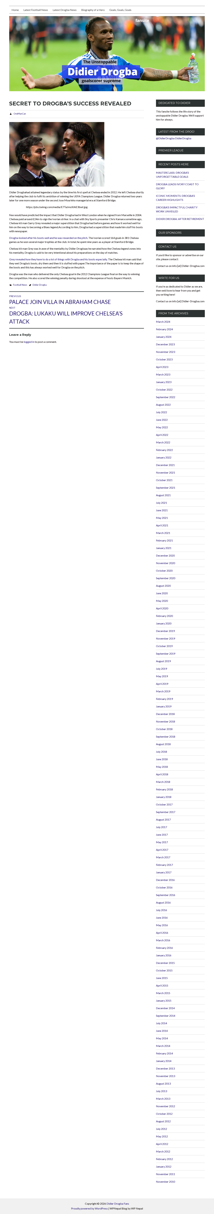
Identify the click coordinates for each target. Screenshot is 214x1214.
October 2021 (164, 480)
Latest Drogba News (65, 9)
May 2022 (162, 427)
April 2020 (162, 608)
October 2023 (164, 359)
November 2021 (165, 472)
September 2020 (165, 578)
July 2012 (161, 1128)
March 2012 (163, 1151)
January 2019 (163, 706)
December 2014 (165, 1008)
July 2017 (161, 827)
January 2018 (163, 796)
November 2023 (165, 351)
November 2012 (165, 1106)
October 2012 (164, 1113)
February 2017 (164, 864)
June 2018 (162, 759)
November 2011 (165, 1174)
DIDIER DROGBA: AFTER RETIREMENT (180, 218)
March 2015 (163, 993)
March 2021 (163, 532)
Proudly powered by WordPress (89, 1208)
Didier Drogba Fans (117, 1203)
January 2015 (163, 1000)
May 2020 (162, 600)
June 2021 (162, 510)
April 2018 (162, 774)
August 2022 (163, 404)
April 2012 (162, 1143)
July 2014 (161, 1023)
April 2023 (162, 366)
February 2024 (164, 329)
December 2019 (165, 630)
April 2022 (162, 434)
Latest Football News (35, 9)
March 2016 (163, 940)
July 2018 (161, 751)
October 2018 (164, 729)
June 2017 (162, 834)
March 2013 (163, 1098)
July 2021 (161, 502)
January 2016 (163, 955)
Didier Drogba (40, 284)
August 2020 (163, 585)
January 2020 (163, 623)
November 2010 (165, 1181)
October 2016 (164, 887)
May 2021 (162, 517)
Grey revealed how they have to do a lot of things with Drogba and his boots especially (58, 259)
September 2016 (165, 895)
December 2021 (165, 465)
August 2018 (163, 744)
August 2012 (163, 1121)
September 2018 (165, 736)
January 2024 (163, 336)
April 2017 (162, 849)
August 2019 (163, 661)
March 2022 (163, 442)
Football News (20, 284)
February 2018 (164, 789)
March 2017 (163, 857)
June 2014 (162, 1030)
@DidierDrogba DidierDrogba (173, 138)
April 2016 (162, 932)
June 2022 (162, 419)
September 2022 (165, 397)
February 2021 (164, 540)
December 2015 (165, 962)
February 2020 (164, 615)
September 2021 (165, 487)
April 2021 (162, 525)
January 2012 (163, 1166)
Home (15, 9)
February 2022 (164, 449)
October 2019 (164, 646)
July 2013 (161, 1091)
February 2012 (164, 1159)
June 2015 (162, 977)
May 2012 (162, 1136)
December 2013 (165, 1068)
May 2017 (162, 842)
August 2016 (163, 902)
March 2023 (163, 374)
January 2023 (163, 382)
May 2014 (162, 1038)
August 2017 (163, 819)
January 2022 (163, 457)
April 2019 (162, 683)
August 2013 (163, 1083)
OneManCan (20, 113)
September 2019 (165, 653)
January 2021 (163, 548)
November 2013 (165, 1076)
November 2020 (165, 563)
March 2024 (163, 321)
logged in (29, 341)
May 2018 (162, 766)
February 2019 (164, 698)
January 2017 (163, 872)
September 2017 (165, 812)
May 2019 (162, 676)
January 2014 (163, 1060)
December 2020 (165, 555)
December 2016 (165, 879)
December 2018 (165, 713)
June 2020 (162, 593)
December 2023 (165, 344)
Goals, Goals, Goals (120, 9)
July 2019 (161, 668)
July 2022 (161, 412)
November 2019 (165, 638)
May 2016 (162, 925)
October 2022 (164, 389)
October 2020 (164, 570)
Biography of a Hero (93, 9)
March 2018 (163, 781)
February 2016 (164, 947)
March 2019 (163, 691)
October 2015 (164, 970)
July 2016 (161, 910)
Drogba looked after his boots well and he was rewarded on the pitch (48, 237)
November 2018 (165, 721)
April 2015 (162, 985)
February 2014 (164, 1053)
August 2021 (163, 495)
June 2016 (162, 917)
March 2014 (163, 1045)
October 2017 (164, 804)
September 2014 (165, 1015)
